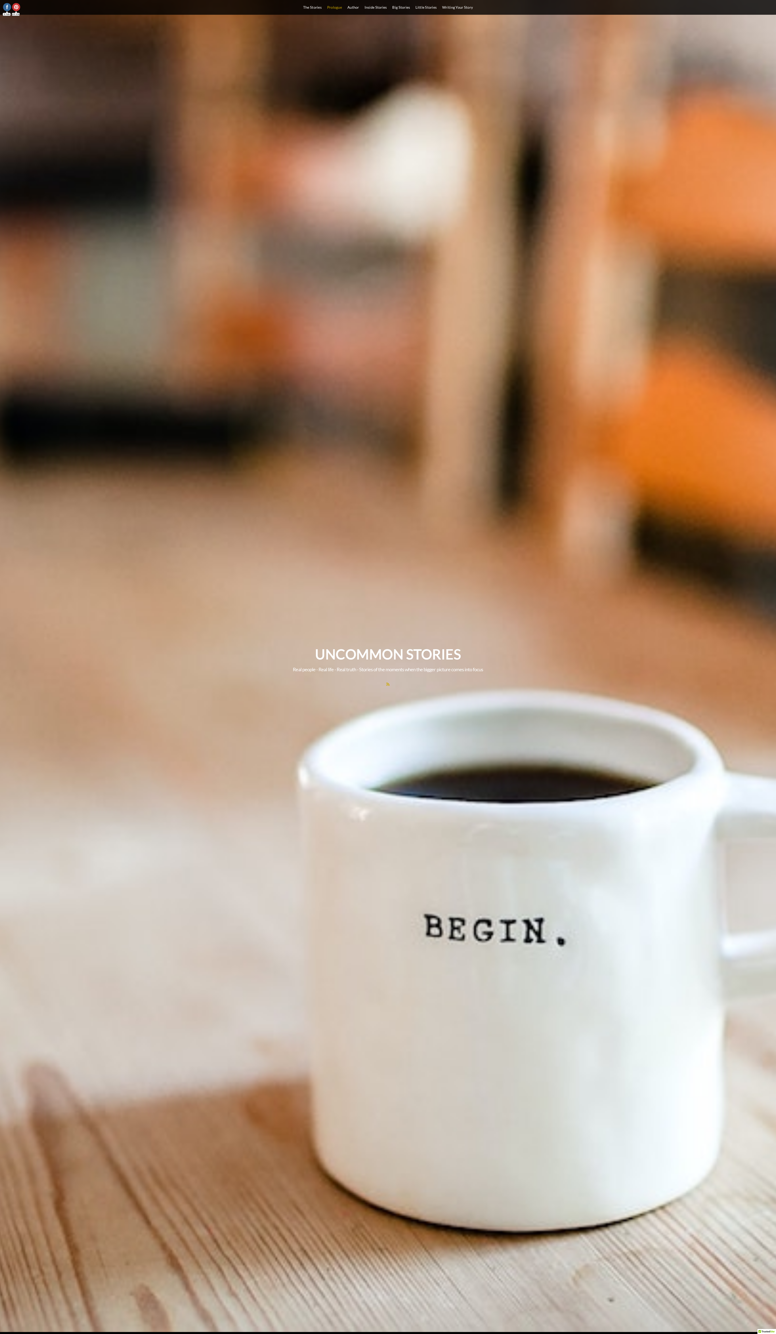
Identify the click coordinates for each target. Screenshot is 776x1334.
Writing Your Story (457, 7)
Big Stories (401, 7)
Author (353, 7)
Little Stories (426, 7)
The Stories (312, 7)
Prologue (334, 7)
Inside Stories (376, 7)
